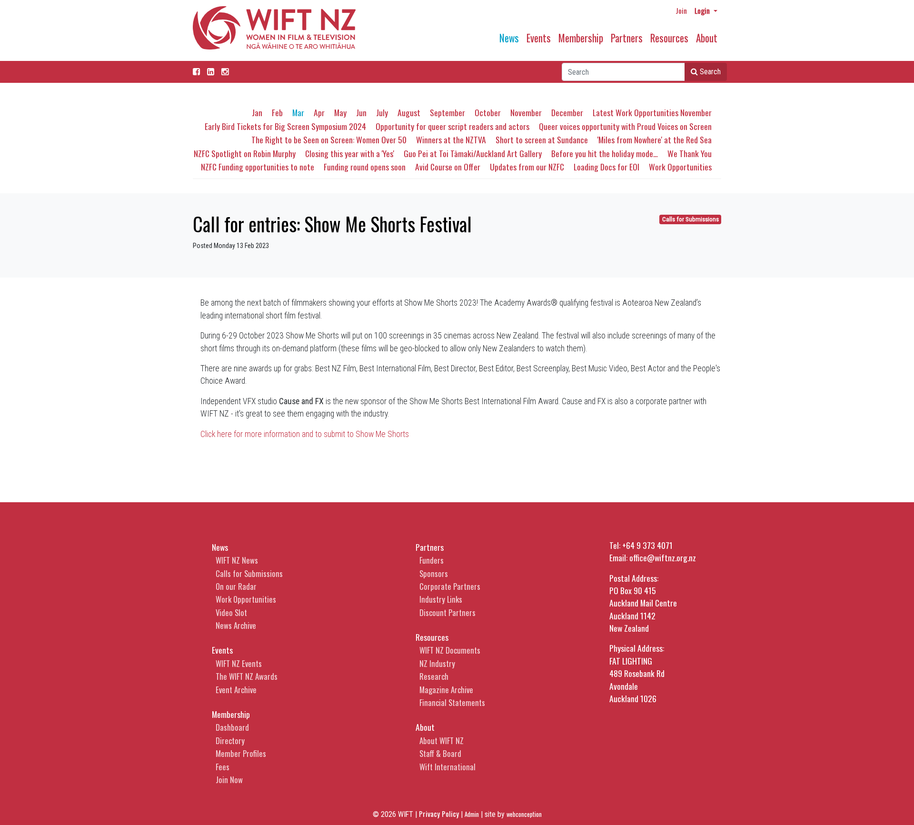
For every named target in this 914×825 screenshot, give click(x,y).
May (340, 112)
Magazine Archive (446, 690)
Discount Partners (447, 612)
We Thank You (689, 153)
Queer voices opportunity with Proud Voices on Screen (625, 126)
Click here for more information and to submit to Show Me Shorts (305, 434)
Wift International (447, 767)
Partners (627, 37)
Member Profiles (241, 753)
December (567, 112)
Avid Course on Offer (447, 166)
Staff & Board (440, 753)
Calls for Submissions (690, 219)
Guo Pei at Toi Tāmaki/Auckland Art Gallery (473, 153)
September (447, 112)
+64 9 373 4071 (647, 545)
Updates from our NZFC (527, 166)
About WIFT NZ (441, 740)
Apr (319, 112)
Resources (669, 37)
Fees (222, 767)
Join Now (229, 779)
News (509, 37)
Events (539, 37)
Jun (361, 112)
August (408, 112)
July (382, 112)
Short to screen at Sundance (542, 139)
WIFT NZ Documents (449, 650)
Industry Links (440, 599)
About (706, 37)
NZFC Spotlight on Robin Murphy (245, 153)
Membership (580, 37)
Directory (230, 740)
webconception (524, 814)
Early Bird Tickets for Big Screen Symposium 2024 (285, 126)
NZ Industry (437, 663)
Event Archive (236, 690)
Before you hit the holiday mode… (604, 153)
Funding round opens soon (365, 166)
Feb (277, 112)
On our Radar (236, 586)
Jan (257, 112)
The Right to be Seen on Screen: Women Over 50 (329, 139)
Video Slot (231, 612)
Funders (431, 560)
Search (709, 71)
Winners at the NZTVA (451, 139)
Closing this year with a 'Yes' (349, 153)
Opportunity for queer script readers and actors (452, 126)
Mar (298, 112)
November (526, 112)
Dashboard (232, 727)
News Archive (236, 625)
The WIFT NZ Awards (247, 676)
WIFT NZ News (237, 560)
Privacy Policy (439, 813)
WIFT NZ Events (239, 663)
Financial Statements (452, 702)
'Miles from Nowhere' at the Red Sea (654, 139)
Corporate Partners (449, 586)
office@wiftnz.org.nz (662, 557)
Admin (472, 814)
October (488, 112)
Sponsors (433, 573)
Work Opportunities (680, 166)
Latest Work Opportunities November (652, 112)
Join (681, 10)
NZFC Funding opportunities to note (257, 166)
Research (433, 676)
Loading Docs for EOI (606, 166)
